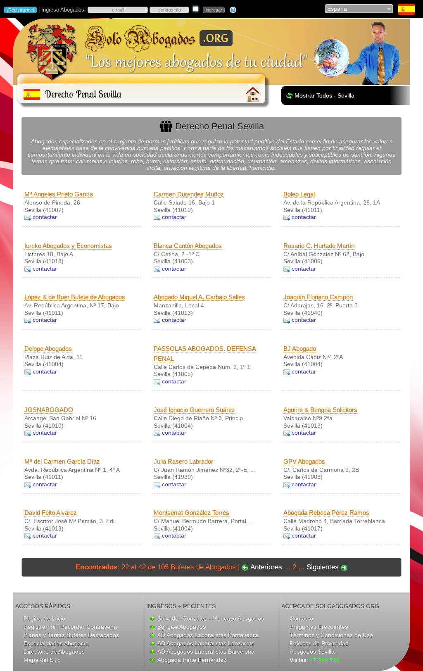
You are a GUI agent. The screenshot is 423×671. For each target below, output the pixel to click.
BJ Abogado (299, 348)
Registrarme (40, 626)
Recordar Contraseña (88, 626)
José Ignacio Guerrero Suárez (194, 409)
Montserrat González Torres (191, 512)
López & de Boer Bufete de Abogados (74, 296)
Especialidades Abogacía (56, 643)
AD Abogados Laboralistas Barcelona (205, 651)
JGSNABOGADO (48, 409)
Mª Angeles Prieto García (58, 193)
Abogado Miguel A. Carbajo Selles (199, 296)
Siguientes (323, 567)
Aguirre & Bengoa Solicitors (320, 409)
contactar (45, 217)
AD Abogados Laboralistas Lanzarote (205, 643)
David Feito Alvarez (50, 512)
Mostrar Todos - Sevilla (324, 95)
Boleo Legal (299, 193)
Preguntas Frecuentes (319, 626)
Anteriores (266, 567)
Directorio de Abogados (54, 651)
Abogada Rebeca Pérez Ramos (326, 512)
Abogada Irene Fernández (191, 660)
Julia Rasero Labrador (183, 461)
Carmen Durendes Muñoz (189, 193)
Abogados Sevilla (312, 651)
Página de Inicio (44, 618)
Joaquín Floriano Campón (318, 296)
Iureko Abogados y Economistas (68, 245)
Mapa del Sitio (42, 660)
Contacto (301, 618)
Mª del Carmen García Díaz (62, 461)
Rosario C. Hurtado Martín (318, 245)
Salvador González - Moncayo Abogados (210, 618)
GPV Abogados (304, 461)
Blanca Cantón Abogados (188, 245)
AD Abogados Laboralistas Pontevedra (207, 635)
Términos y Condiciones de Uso (331, 635)
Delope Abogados (48, 348)
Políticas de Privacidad (319, 643)
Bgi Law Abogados (181, 626)
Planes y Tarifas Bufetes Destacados (71, 635)
